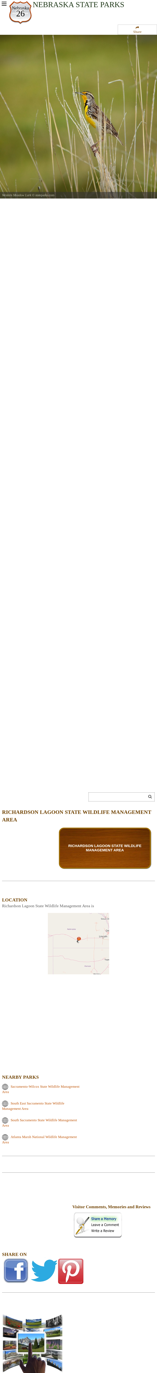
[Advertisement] (37, 1209)
